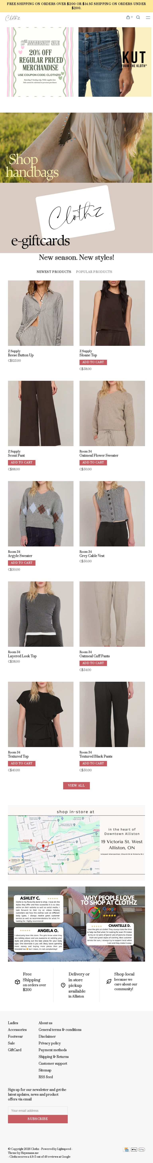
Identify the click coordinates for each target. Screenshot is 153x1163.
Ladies (13, 1023)
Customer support (53, 1063)
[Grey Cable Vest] (112, 514)
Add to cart (93, 362)
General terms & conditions (60, 1030)
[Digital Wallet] (138, 1151)
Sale (11, 1043)
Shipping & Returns (54, 1057)
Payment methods (53, 1050)
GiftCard (14, 1050)
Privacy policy (50, 1043)
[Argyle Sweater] (41, 514)
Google (66, 1157)
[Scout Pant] (41, 414)
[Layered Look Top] (41, 614)
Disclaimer (47, 1036)
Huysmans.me (30, 1153)
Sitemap (45, 1070)
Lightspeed (64, 1149)
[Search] (138, 18)
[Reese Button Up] (41, 313)
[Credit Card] (126, 1151)
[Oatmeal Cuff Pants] (112, 614)
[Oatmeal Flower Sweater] (112, 414)
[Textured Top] (41, 715)
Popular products (94, 272)
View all (76, 786)
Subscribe (38, 1119)
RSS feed (46, 1077)
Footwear (15, 1036)
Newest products (54, 272)
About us (45, 1023)
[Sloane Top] (112, 313)
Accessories (17, 1030)
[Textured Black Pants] (112, 715)
